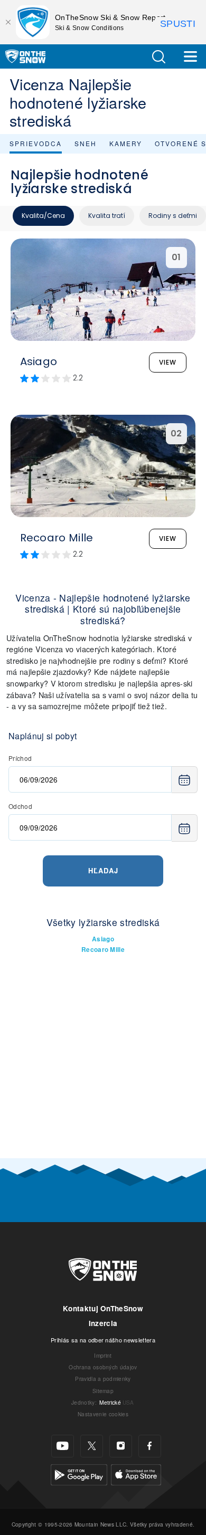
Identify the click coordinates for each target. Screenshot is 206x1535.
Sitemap (103, 1391)
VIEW (167, 362)
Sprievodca (36, 143)
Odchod (20, 806)
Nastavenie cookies (103, 1414)
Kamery (125, 143)
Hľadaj (103, 870)
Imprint (102, 1355)
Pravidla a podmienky (102, 1379)
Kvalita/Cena (43, 215)
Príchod (20, 758)
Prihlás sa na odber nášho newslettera (103, 1340)
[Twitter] (91, 1446)
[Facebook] (149, 1446)
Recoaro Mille (103, 949)
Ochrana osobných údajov (103, 1367)
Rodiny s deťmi (172, 215)
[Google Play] (79, 1473)
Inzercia (103, 1323)
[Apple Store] (136, 1473)
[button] (158, 57)
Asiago (103, 939)
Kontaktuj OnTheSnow (103, 1308)
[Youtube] (62, 1446)
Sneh (85, 143)
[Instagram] (120, 1446)
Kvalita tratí (106, 215)
